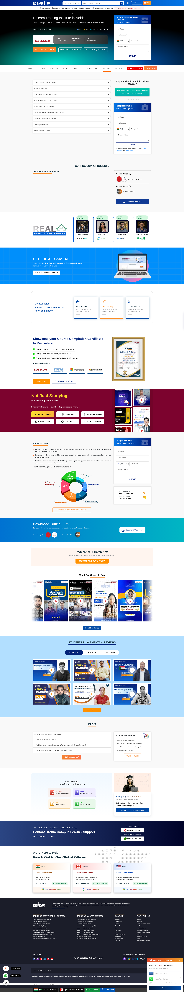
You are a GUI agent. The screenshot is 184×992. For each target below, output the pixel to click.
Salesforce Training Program (40, 925)
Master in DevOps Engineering (85, 921)
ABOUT (30, 68)
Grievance (117, 940)
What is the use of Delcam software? (49, 734)
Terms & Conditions (120, 934)
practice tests (135, 68)
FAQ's (116, 932)
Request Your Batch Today (92, 561)
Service (139, 919)
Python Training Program (39, 936)
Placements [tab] (92, 652)
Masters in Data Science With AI (85, 932)
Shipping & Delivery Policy (143, 940)
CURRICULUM (41, 68)
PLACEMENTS (119, 68)
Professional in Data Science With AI (86, 938)
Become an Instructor (142, 930)
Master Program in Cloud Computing (86, 919)
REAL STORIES (54, 68)
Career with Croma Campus (144, 923)
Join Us (139, 934)
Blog (116, 928)
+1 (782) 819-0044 (82, 883)
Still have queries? (72, 757)
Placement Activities (94, 414)
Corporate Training (141, 928)
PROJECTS (66, 68)
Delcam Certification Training (64, 13)
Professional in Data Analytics (84, 936)
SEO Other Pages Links (42, 971)
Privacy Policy (129, 150)
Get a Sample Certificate (64, 381)
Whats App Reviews (94, 421)
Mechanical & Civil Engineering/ (46, 13)
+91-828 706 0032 (126, 499)
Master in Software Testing (84, 923)
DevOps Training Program (40, 921)
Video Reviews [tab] (74, 652)
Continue (165, 988)
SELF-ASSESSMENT (93, 68)
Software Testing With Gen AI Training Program (45, 938)
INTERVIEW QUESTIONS (96, 50)
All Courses (136, 3)
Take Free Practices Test (45, 273)
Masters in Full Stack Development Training (88, 934)
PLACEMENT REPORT (44, 50)
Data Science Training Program (41, 928)
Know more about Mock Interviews (71, 510)
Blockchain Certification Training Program (43, 934)
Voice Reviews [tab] (110, 652)
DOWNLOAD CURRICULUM (70, 50)
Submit (132, 56)
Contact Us (118, 925)
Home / (35, 13)
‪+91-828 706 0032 (126, 493)
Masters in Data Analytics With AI (85, 930)
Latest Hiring (69, 421)
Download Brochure (142, 936)
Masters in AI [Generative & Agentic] (86, 925)
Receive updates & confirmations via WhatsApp (163, 982)
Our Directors (118, 921)
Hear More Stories (92, 628)
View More (90, 710)
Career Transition (44, 414)
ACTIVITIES (107, 68)
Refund (138, 938)
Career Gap (69, 414)
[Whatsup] (5, 976)
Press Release (119, 938)
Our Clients (139, 925)
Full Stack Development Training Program (43, 932)
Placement (139, 921)
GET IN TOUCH (132, 756)
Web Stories (118, 930)
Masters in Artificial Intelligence (85, 928)
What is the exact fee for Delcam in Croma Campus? (55, 750)
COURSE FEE (78, 68)
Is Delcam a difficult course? (46, 740)
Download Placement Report (132, 810)
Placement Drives (44, 421)
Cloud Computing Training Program (42, 919)
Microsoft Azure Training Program (41, 923)
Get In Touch (41, 381)
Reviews (117, 923)
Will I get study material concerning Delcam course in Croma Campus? (61, 745)
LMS (148, 3)
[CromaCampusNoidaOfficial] (34, 959)
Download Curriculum (134, 201)
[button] (128, 100)
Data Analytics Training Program (41, 930)
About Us (117, 919)
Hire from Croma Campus (143, 932)
